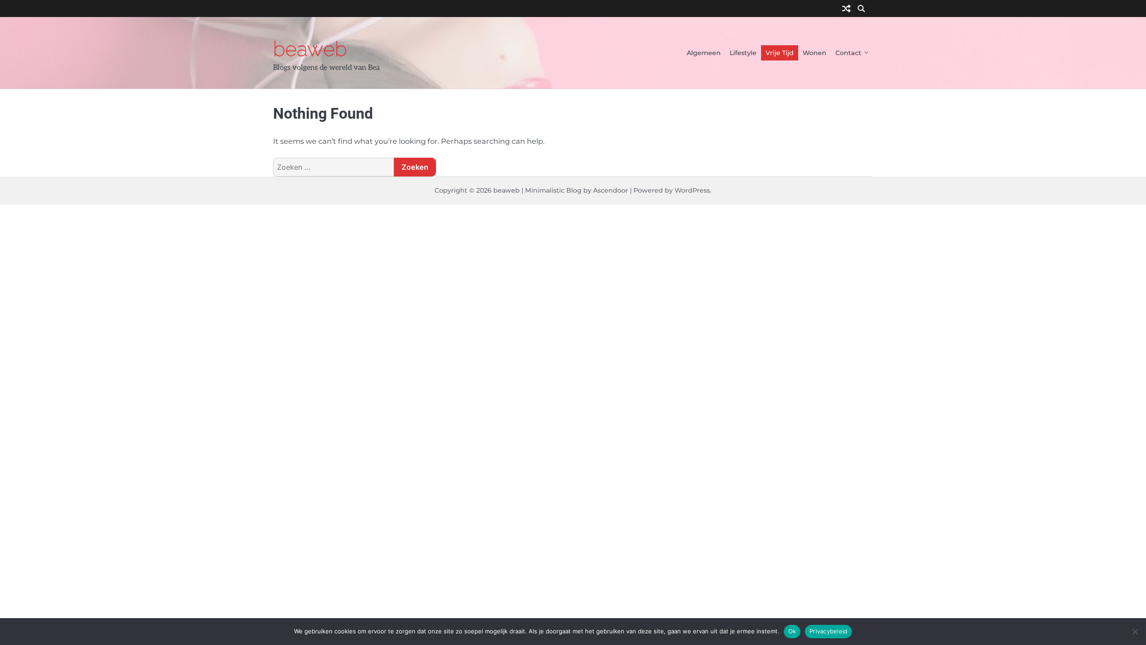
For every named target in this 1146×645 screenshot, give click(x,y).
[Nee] (1134, 631)
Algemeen (704, 53)
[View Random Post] (846, 9)
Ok (792, 631)
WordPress (692, 190)
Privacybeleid (828, 631)
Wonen (814, 53)
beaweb (310, 48)
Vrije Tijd (779, 53)
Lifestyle (743, 53)
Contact (848, 53)
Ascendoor (610, 190)
